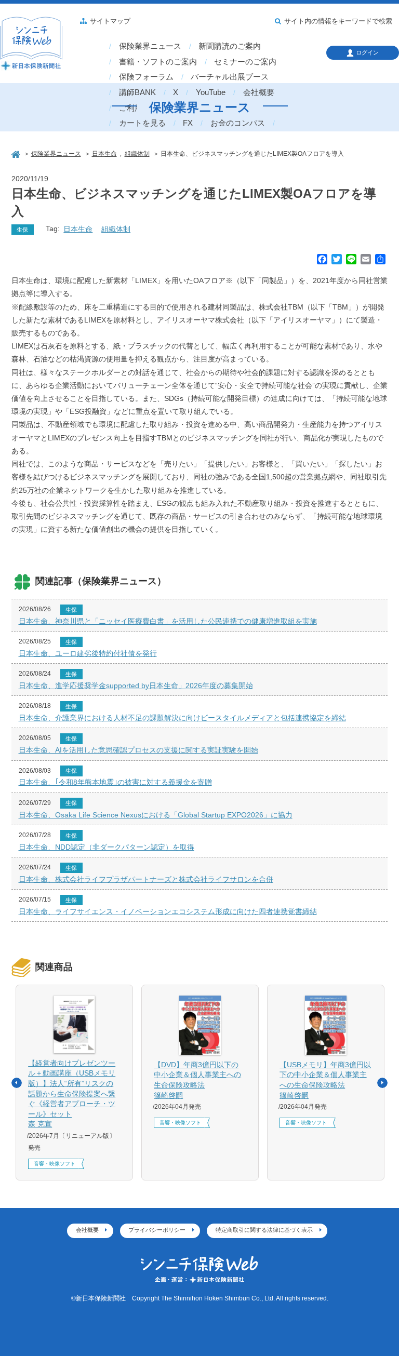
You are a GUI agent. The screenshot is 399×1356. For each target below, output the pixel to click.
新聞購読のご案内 (229, 46)
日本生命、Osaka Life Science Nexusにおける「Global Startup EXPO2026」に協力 (155, 815)
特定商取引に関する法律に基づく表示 (264, 1230)
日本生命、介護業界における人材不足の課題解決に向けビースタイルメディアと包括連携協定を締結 (182, 718)
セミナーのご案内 (245, 62)
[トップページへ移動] (16, 153)
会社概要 (258, 92)
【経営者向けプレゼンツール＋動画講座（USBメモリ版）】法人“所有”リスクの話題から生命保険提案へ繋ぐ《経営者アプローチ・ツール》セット (71, 1094)
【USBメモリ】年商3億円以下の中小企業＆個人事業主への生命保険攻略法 (325, 1079)
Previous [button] (16, 1083)
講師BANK (137, 92)
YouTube (210, 92)
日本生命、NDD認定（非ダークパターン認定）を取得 (106, 847)
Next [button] (382, 1083)
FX (188, 123)
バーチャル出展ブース (230, 77)
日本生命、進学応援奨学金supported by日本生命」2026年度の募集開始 (136, 685)
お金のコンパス (237, 123)
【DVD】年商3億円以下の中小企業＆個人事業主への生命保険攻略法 (197, 1079)
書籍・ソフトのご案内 (158, 62)
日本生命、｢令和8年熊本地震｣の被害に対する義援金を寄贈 (115, 782)
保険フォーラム (146, 77)
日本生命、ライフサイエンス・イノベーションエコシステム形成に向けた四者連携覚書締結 (168, 911)
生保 (22, 229)
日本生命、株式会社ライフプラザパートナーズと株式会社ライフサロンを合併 (146, 879)
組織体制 (115, 229)
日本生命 (77, 229)
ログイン (367, 52)
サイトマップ (110, 21)
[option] (74, 1083)
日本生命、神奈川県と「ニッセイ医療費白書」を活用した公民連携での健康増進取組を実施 (168, 621)
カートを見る (142, 123)
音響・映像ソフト (54, 1163)
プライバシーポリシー (156, 1230)
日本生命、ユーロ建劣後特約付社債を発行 (88, 653)
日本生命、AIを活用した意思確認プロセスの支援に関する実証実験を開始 (138, 750)
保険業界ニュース (150, 46)
